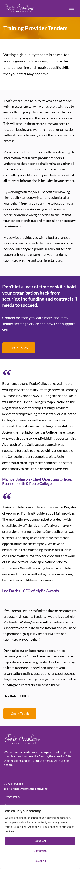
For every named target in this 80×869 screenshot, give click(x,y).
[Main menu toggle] (71, 8)
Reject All (40, 860)
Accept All (40, 840)
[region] (40, 837)
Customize (40, 850)
